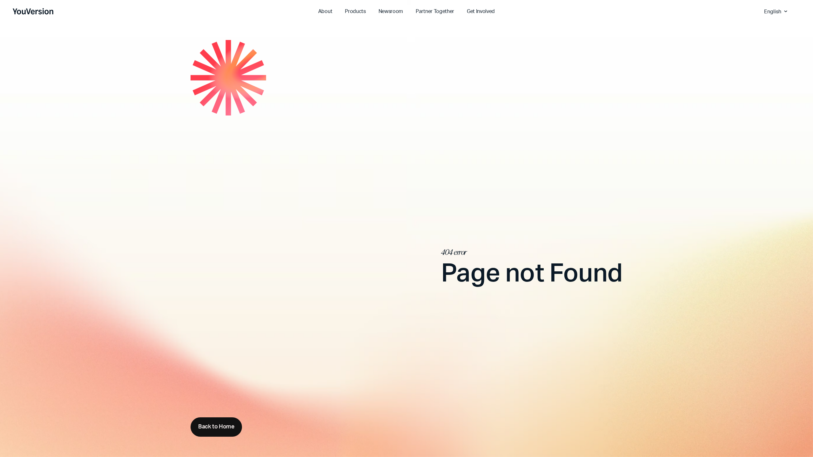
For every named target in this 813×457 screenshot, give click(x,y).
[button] (776, 11)
